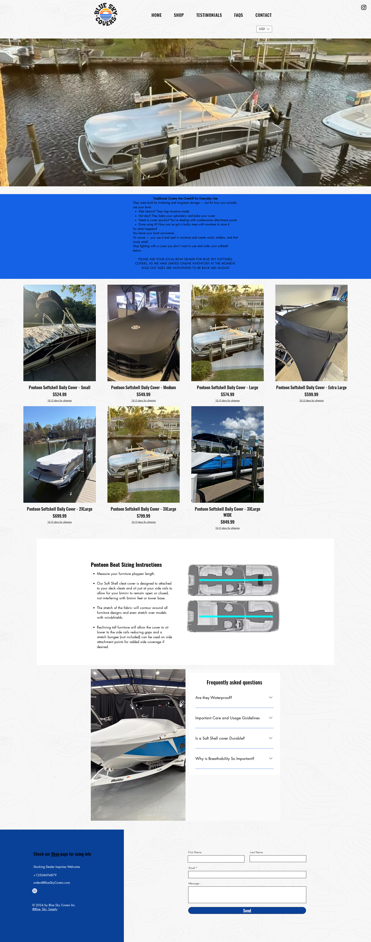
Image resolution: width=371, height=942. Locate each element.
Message (194, 883)
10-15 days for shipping (59, 400)
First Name (195, 852)
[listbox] (264, 29)
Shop (55, 854)
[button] (239, 15)
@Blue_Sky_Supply (44, 909)
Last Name (256, 852)
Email (192, 868)
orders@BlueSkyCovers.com (51, 883)
